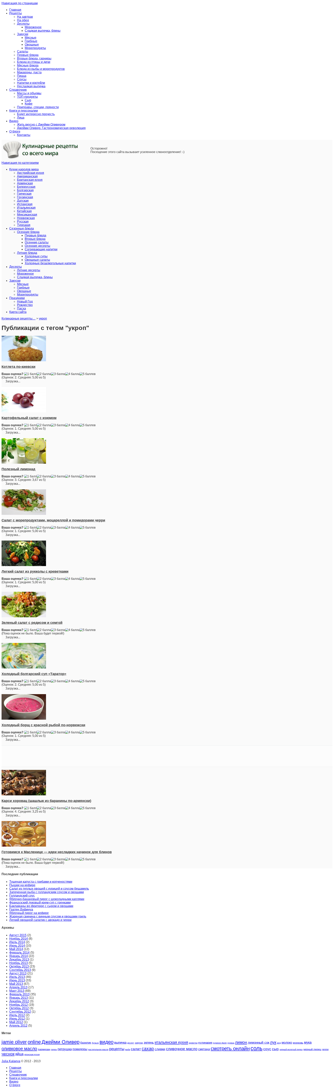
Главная (15, 9)
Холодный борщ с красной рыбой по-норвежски (43, 725)
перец (54, 1049)
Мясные (30, 37)
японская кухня (32, 1054)
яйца (19, 1054)
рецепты (116, 1049)
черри (325, 1049)
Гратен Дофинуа (21, 909)
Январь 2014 (18, 956)
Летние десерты (28, 270)
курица (230, 1043)
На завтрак (25, 16)
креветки (193, 1043)
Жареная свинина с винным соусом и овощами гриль (47, 916)
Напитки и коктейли (31, 82)
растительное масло (98, 1049)
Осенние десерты (37, 245)
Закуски (22, 34)
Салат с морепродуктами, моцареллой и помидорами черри (53, 520)
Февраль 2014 (19, 952)
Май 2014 (16, 949)
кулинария (205, 1042)
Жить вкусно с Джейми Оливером (41, 124)
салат (136, 1049)
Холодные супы (36, 256)
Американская (27, 176)
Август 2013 (17, 973)
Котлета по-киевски (18, 367)
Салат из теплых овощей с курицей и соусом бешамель (49, 888)
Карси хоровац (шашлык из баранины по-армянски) (46, 801)
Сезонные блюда (21, 228)
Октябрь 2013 (19, 966)
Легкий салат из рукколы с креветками (35, 571)
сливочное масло (181, 1049)
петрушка (65, 1049)
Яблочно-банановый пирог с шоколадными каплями (46, 899)
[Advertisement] (167, 756)
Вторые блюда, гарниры (34, 58)
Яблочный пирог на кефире (29, 913)
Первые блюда (27, 55)
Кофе (28, 103)
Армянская (25, 183)
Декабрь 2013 (19, 959)
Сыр (28, 100)
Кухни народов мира (24, 169)
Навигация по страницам (20, 3)
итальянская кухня (171, 1042)
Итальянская (26, 207)
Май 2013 (16, 983)
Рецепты (15, 13)
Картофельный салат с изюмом (29, 418)
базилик (85, 1042)
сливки (160, 1049)
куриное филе (220, 1043)
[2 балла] (44, 374)
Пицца (21, 75)
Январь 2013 (18, 997)
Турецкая (23, 225)
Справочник (18, 89)
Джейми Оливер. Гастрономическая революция (51, 128)
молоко (287, 1042)
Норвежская (26, 218)
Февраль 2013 (19, 994)
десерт (130, 1043)
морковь (298, 1042)
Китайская (24, 211)
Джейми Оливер (60, 1042)
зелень (149, 1042)
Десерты (23, 23)
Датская (23, 200)
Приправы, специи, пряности (38, 107)
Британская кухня (30, 179)
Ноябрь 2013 (18, 963)
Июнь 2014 (17, 945)
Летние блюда (27, 252)
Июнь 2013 (17, 980)
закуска (139, 1043)
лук (273, 1042)
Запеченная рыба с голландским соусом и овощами (46, 892)
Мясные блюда (27, 65)
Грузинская (25, 197)
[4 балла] (72, 374)
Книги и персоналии (23, 110)
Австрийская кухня (30, 172)
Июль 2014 (17, 942)
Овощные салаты (37, 259)
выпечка (120, 1042)
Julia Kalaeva (11, 1061)
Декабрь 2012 (19, 1001)
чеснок (8, 1054)
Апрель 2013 (18, 987)
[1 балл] (30, 374)
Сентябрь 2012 (20, 1011)
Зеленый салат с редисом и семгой (32, 623)
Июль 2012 (17, 1015)
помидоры (79, 1049)
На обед (23, 20)
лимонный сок (258, 1042)
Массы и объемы (29, 93)
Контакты (23, 135)
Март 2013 (16, 990)
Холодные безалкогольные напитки (50, 263)
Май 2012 (16, 1022)
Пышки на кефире (22, 885)
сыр (275, 1049)
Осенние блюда (28, 232)
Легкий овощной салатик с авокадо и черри (40, 920)
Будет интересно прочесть (36, 114)
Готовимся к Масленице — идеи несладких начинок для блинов (57, 852)
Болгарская (25, 190)
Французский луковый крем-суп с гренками (40, 902)
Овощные (32, 44)
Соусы (21, 79)
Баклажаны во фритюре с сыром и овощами (41, 906)
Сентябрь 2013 (20, 970)
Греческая (24, 193)
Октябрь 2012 (19, 1008)
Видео (13, 121)
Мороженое (33, 27)
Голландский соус (22, 895)
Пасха (21, 308)
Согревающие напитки (41, 249)
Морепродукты (35, 48)
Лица (20, 117)
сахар (148, 1048)
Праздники (17, 298)
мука (308, 1042)
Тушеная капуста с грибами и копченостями (40, 881)
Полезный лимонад (18, 469)
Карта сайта (17, 312)
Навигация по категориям (20, 162)
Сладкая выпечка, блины (42, 30)
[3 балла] (58, 374)
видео (106, 1042)
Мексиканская (27, 214)
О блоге (14, 131)
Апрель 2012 (18, 1025)
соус (267, 1049)
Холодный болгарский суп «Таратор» (34, 674)
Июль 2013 (17, 977)
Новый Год (25, 301)
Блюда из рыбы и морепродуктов (41, 69)
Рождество (25, 305)
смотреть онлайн (230, 1048)
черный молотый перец (290, 1049)
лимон (241, 1042)
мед (279, 1043)
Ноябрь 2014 (18, 938)
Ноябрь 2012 (18, 1004)
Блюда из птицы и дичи (33, 62)
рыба (127, 1049)
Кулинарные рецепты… (19, 318)
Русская (23, 221)
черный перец (312, 1049)
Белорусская (26, 186)
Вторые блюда (35, 239)
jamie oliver (14, 1042)
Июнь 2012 (17, 1018)
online (34, 1042)
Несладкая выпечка (31, 86)
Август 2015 (17, 935)
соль (256, 1048)
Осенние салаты (37, 242)
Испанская (24, 204)
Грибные (31, 41)
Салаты (22, 51)
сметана (204, 1049)
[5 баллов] (88, 374)
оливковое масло (19, 1048)
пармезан (44, 1049)
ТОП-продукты (27, 96)
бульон (95, 1043)
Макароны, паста (29, 72)
